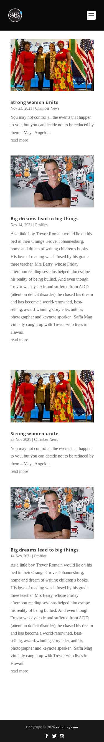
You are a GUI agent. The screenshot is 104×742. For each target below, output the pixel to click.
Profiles (41, 225)
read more (19, 140)
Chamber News (47, 108)
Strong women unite (35, 102)
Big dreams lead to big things (45, 219)
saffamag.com (67, 727)
